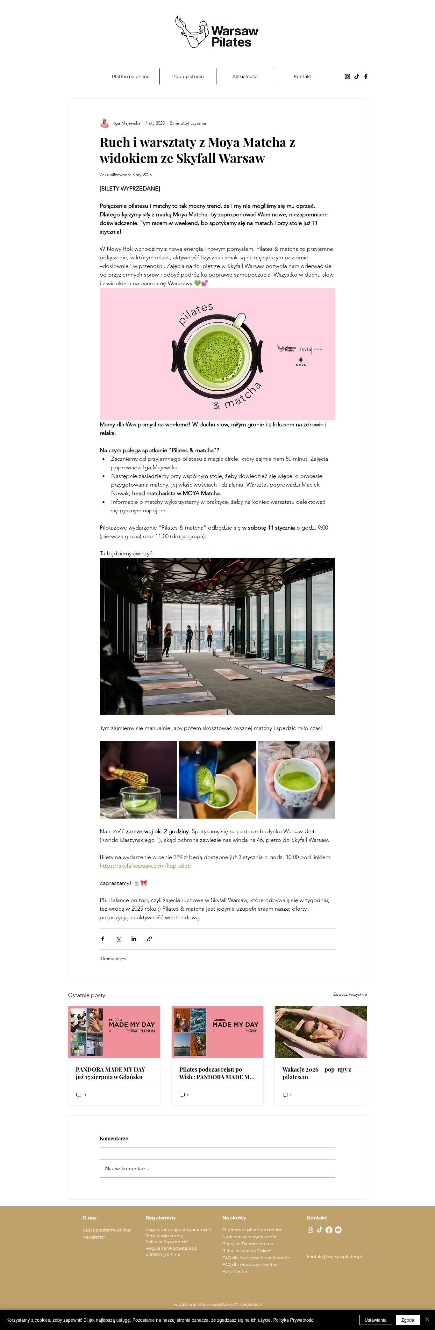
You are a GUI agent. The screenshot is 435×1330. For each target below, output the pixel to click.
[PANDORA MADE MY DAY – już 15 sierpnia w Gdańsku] (114, 1032)
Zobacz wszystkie (350, 994)
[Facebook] (365, 76)
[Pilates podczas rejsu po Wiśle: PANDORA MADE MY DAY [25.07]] (218, 1032)
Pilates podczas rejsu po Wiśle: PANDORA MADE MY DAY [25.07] (216, 1073)
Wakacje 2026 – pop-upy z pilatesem (316, 1073)
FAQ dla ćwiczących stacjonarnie (256, 1257)
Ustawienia (376, 1320)
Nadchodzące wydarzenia (249, 1236)
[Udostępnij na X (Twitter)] (118, 939)
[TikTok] (356, 76)
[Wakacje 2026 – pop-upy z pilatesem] (321, 1032)
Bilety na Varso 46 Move (246, 1250)
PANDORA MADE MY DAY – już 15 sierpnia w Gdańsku (113, 1073)
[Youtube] (338, 1229)
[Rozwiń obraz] (138, 780)
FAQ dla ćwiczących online (250, 1264)
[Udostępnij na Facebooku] (103, 939)
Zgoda (407, 1320)
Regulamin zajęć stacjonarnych (178, 1229)
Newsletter (93, 1237)
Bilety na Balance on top (247, 1243)
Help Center (234, 1271)
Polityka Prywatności (167, 1241)
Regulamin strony (164, 1235)
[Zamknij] (427, 1320)
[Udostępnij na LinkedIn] (134, 939)
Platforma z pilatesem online (252, 1229)
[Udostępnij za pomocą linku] (149, 939)
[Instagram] (347, 76)
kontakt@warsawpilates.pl (334, 1256)
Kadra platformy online (106, 1229)
